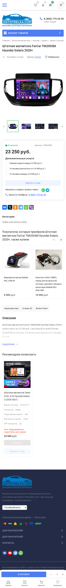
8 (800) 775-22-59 (54, 18)
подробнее (8, 344)
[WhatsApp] (26, 207)
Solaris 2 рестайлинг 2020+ (14, 222)
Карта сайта (40, 517)
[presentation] (7, 89)
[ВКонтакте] (4, 207)
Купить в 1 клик (33, 183)
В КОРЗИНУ (24, 574)
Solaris (45, 41)
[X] (10, 207)
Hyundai (36, 41)
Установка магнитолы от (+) (27, 168)
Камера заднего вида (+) (25, 163)
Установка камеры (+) (24, 174)
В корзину (17, 442)
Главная (6, 41)
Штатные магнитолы (21, 41)
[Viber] (31, 207)
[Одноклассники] (15, 207)
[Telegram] (20, 207)
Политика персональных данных (16, 517)
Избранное (53, 57)
